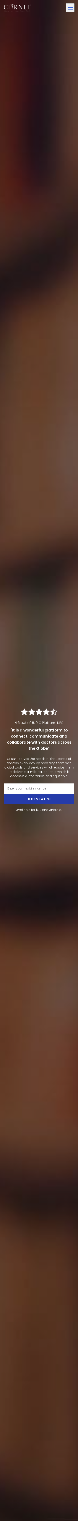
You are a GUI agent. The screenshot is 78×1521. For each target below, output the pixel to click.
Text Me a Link (39, 799)
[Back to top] (67, 1510)
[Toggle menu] (70, 7)
